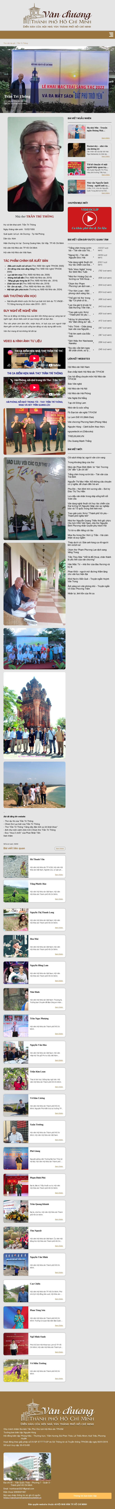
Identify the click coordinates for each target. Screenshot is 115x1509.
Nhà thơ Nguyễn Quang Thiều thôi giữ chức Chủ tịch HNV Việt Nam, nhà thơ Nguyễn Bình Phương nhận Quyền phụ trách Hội (89, 523)
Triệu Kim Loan (37, 1071)
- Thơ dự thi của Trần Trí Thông (18, 821)
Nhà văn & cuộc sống (78, 407)
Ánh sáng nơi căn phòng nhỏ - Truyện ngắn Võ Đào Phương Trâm (89, 587)
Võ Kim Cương (37, 1098)
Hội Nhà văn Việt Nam (79, 367)
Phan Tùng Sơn (37, 1310)
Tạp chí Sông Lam (77, 403)
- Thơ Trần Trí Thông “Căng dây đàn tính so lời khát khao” (31, 827)
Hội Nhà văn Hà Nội (77, 388)
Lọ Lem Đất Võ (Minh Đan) (81, 417)
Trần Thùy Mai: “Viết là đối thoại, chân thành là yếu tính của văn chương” (89, 558)
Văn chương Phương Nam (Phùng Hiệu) (87, 422)
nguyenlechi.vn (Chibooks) (80, 431)
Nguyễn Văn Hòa (38, 1045)
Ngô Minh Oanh (38, 1337)
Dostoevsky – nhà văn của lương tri (97, 147)
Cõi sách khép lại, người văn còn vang (86, 457)
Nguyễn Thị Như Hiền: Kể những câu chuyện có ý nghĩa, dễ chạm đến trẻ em (89, 482)
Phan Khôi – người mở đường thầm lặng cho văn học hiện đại (87, 572)
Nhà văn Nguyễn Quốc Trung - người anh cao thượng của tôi (98, 184)
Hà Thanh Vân (37, 859)
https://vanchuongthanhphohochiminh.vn (22, 1498)
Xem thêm (60, 849)
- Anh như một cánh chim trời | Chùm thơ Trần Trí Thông (30, 830)
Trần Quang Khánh (39, 1204)
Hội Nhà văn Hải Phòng (79, 393)
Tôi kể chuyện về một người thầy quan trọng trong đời (98, 166)
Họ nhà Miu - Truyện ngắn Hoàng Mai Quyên (97, 129)
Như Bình (35, 992)
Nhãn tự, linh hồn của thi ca (81, 593)
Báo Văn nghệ (75, 384)
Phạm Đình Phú (37, 1177)
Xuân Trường (36, 1124)
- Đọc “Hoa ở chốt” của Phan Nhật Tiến (22, 833)
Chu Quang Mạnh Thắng (79, 441)
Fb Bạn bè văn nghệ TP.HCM (82, 412)
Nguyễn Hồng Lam (39, 965)
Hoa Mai (34, 939)
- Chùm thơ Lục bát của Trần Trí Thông (22, 824)
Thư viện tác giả (9, 43)
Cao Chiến (35, 1284)
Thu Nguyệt (36, 1230)
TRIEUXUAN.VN (76, 436)
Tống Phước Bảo (38, 884)
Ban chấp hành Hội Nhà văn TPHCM (86, 371)
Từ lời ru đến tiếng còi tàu (80, 530)
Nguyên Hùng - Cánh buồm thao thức (86, 426)
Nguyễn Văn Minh (39, 1257)
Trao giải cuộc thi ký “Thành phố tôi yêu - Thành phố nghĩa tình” (88, 514)
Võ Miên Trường (38, 1363)
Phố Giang (35, 1151)
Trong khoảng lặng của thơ (81, 462)
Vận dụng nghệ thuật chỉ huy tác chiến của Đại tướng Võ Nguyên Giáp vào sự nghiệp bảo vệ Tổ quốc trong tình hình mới (88, 506)
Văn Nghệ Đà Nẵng (77, 398)
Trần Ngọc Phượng (39, 1018)
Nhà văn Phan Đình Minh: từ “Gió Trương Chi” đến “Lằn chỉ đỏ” (88, 468)
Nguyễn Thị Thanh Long (42, 912)
